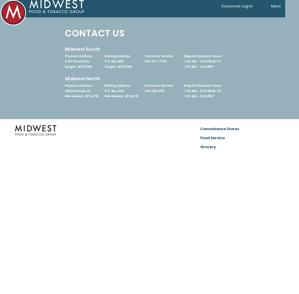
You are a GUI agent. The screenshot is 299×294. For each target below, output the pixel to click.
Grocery (208, 147)
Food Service (212, 138)
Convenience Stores (219, 129)
